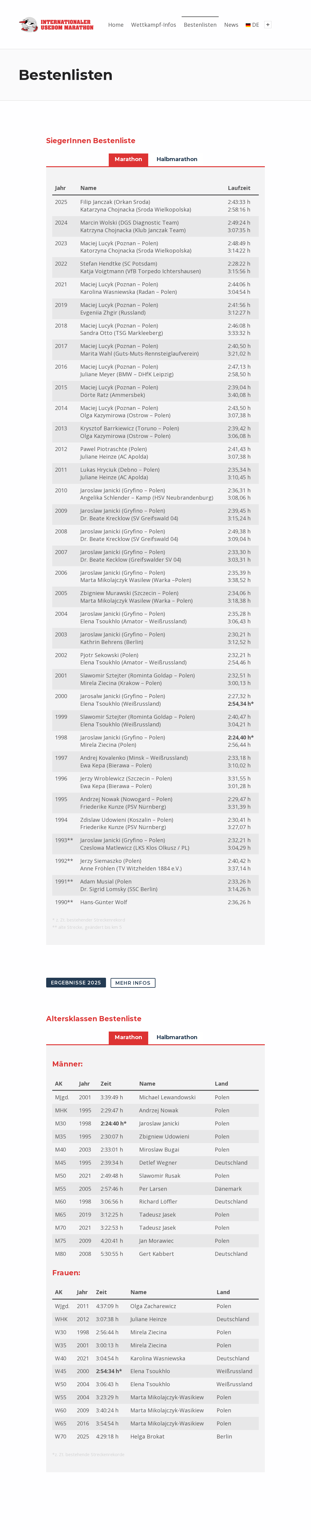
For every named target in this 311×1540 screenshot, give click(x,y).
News (231, 24)
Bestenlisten (200, 24)
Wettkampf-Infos (153, 24)
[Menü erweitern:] (268, 24)
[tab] (128, 159)
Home (116, 24)
